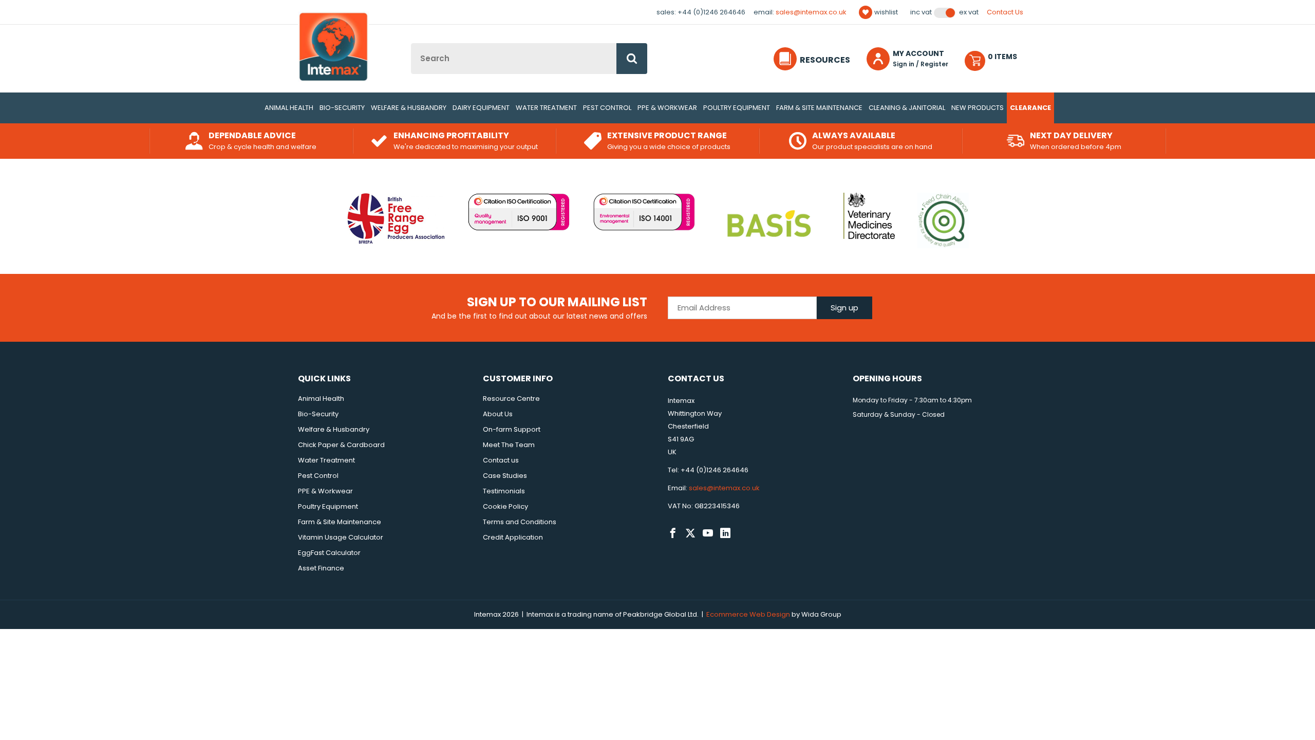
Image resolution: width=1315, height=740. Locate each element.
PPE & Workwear (667, 108)
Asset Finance (321, 568)
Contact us (501, 460)
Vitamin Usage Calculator (340, 537)
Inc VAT (921, 12)
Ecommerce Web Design (748, 614)
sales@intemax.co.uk (811, 12)
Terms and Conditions (519, 522)
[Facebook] (673, 533)
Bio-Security (342, 108)
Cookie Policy (505, 506)
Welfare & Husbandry (408, 108)
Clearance (1030, 108)
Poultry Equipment (736, 108)
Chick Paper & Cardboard (341, 445)
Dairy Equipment (481, 108)
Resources (825, 60)
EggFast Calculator (329, 553)
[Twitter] (690, 533)
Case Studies (505, 475)
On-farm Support (511, 429)
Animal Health (289, 108)
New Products (977, 108)
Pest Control (607, 108)
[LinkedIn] (725, 533)
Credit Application (513, 537)
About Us (498, 414)
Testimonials (504, 491)
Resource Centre (511, 398)
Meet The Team (509, 445)
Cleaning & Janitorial (907, 108)
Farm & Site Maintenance (819, 108)
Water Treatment (546, 108)
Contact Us (1005, 12)
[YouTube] (708, 533)
